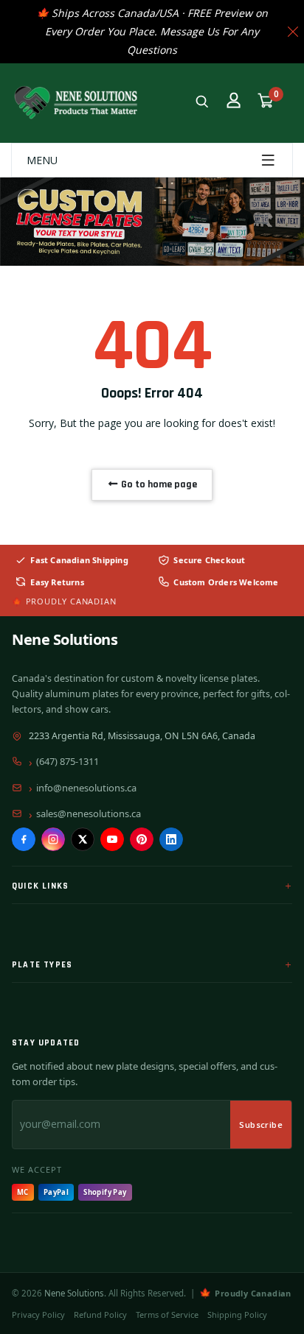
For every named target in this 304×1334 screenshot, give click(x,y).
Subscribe (261, 1124)
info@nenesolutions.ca (86, 787)
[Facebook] (23, 839)
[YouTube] (112, 839)
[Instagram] (53, 839)
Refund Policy (100, 1314)
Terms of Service (167, 1314)
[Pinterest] (141, 839)
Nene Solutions (64, 639)
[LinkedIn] (171, 839)
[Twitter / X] (82, 839)
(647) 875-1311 (67, 761)
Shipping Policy (237, 1314)
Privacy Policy (38, 1314)
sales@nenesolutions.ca (88, 813)
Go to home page (158, 484)
